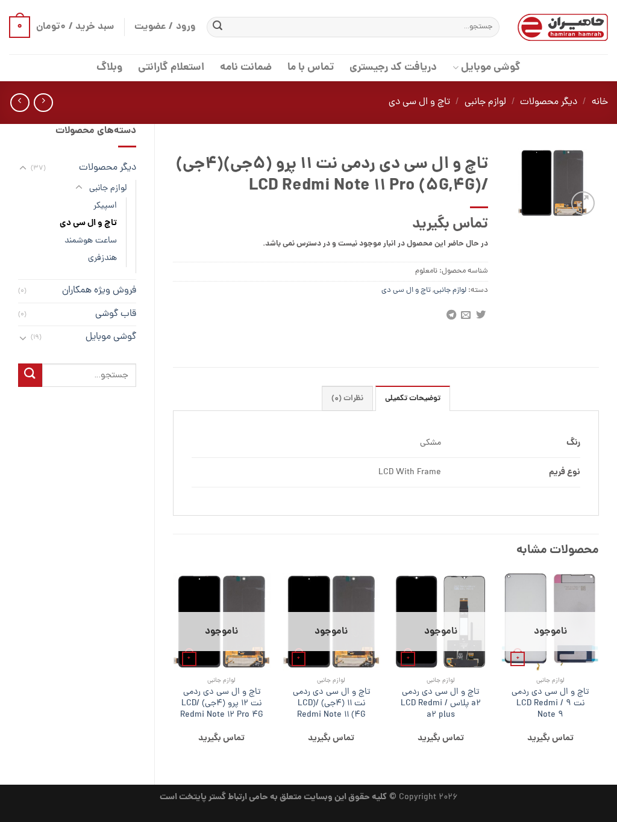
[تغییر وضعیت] (23, 168)
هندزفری (102, 258)
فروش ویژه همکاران (99, 290)
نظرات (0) (347, 398)
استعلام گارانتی (171, 68)
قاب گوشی (115, 314)
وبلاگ (109, 68)
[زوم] (583, 203)
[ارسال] (217, 27)
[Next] (173, 668)
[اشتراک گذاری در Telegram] (451, 315)
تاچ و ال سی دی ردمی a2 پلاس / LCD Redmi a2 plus (441, 703)
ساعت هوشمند (90, 240)
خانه (600, 102)
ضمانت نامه (246, 68)
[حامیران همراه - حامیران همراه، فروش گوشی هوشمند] (563, 27)
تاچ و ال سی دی (419, 102)
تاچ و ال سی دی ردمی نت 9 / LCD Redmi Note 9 (550, 703)
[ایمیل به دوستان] (466, 315)
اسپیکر (105, 205)
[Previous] (598, 668)
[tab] (412, 398)
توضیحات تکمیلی (412, 398)
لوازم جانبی (485, 102)
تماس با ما (310, 68)
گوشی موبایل (490, 68)
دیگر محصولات (548, 102)
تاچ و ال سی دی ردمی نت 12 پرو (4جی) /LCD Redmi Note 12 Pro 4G (221, 703)
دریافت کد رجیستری (393, 68)
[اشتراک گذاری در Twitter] (480, 315)
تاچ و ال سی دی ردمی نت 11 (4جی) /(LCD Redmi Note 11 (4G (331, 703)
